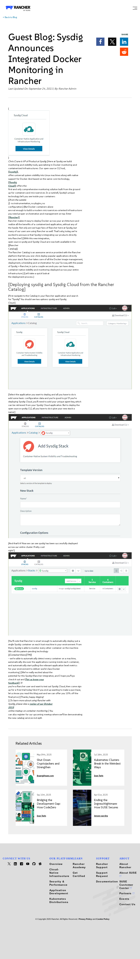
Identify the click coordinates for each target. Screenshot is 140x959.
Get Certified (79, 874)
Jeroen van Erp (101, 816)
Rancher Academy (79, 865)
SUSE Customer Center (126, 884)
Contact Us (127, 904)
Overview (56, 863)
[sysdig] (13, 171)
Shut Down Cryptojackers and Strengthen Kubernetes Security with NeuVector (49, 767)
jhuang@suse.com (45, 776)
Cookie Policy (102, 919)
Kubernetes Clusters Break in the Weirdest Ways (107, 763)
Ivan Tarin (98, 776)
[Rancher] (14, 217)
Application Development (58, 892)
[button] (100, 42)
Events (124, 898)
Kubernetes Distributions (58, 900)
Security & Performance (58, 883)
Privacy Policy (85, 919)
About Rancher (125, 865)
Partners (126, 893)
